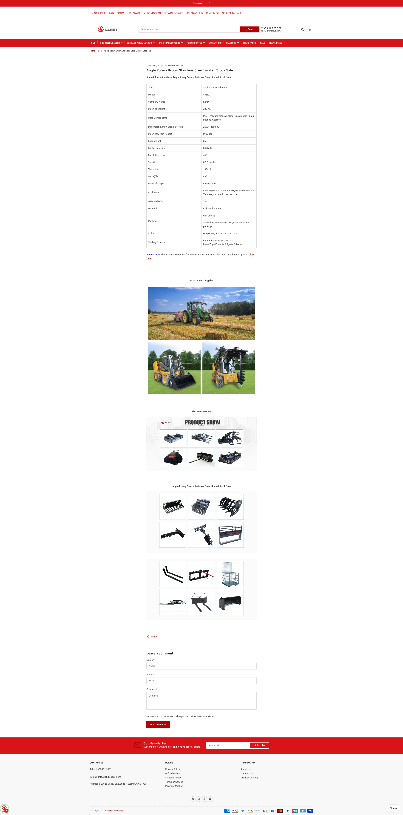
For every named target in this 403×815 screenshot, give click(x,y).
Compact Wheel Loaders (139, 43)
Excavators (215, 43)
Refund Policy (172, 773)
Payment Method (174, 786)
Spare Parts (249, 43)
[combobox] (199, 29)
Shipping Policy (173, 777)
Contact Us (247, 773)
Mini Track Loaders (169, 43)
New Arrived (275, 43)
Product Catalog (249, 777)
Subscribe (259, 745)
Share (154, 636)
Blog (100, 51)
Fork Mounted (194, 43)
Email (150, 674)
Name (150, 660)
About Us (246, 769)
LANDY (100, 810)
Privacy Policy (172, 769)
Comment (152, 689)
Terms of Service (174, 781)
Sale (262, 43)
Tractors (231, 43)
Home (92, 43)
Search (251, 29)
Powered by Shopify (114, 810)
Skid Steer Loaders (110, 43)
